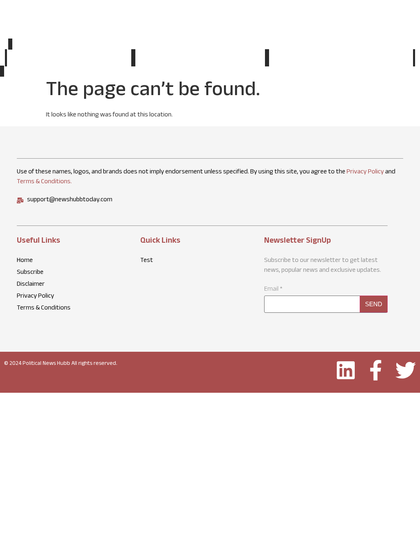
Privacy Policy (365, 172)
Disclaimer (31, 285)
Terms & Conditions (44, 309)
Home (69, 57)
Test (200, 58)
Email (273, 290)
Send (373, 303)
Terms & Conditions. (44, 182)
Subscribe (341, 58)
